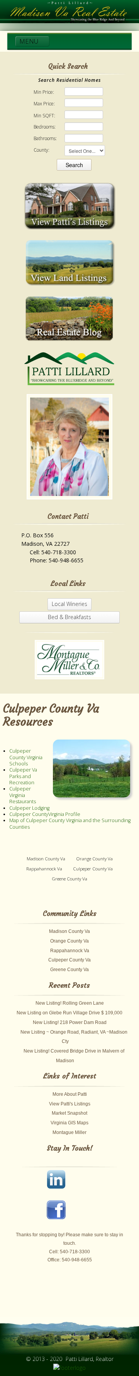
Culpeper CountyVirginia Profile (44, 814)
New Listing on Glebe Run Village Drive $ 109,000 (69, 1012)
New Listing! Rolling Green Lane (70, 1003)
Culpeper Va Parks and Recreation (23, 776)
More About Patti (70, 1094)
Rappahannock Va (44, 869)
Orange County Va (94, 858)
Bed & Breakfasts (69, 617)
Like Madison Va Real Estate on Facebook (60, 1213)
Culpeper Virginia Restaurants (22, 795)
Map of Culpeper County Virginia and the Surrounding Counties (70, 823)
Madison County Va (46, 858)
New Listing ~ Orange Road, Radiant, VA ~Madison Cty (73, 1036)
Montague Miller (69, 1132)
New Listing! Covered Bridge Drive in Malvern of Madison (74, 1055)
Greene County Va (69, 879)
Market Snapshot (69, 1113)
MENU (29, 41)
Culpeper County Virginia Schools (25, 757)
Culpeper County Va (93, 869)
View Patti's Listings (69, 1104)
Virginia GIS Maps (69, 1123)
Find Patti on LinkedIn (60, 1183)
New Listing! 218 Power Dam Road (70, 1022)
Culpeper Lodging (29, 808)
